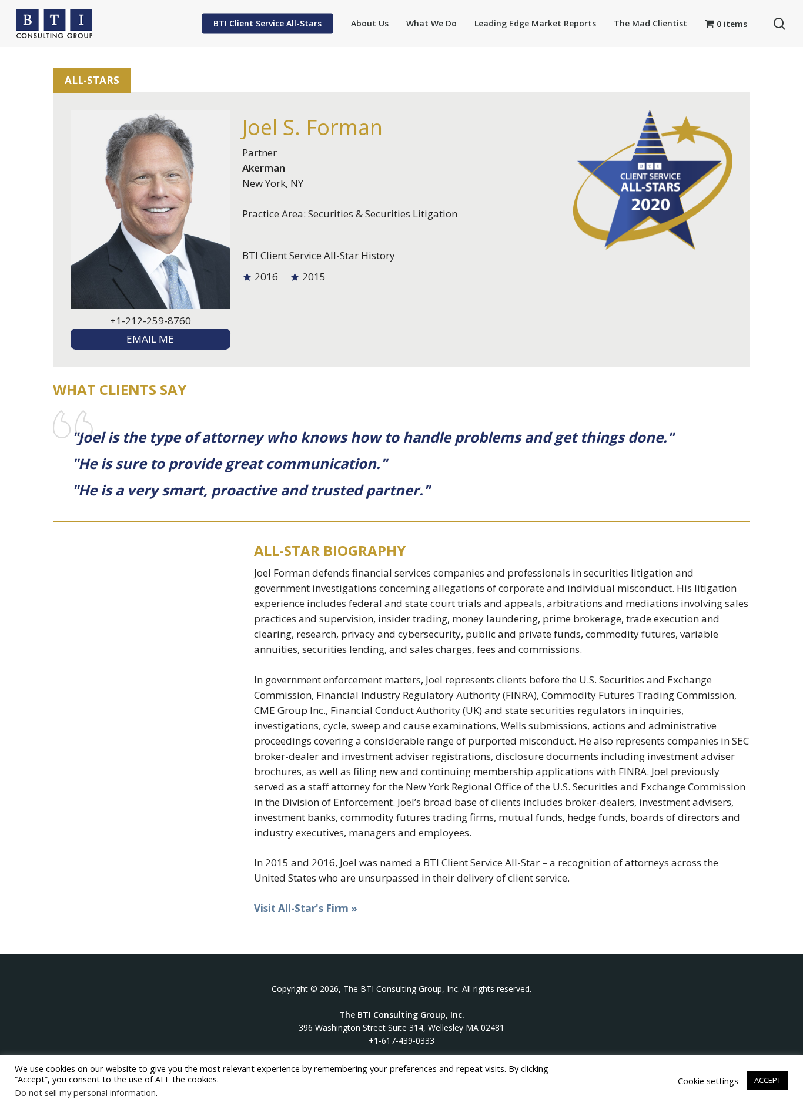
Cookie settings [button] (708, 1080)
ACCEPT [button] (767, 1080)
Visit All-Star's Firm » (305, 908)
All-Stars (92, 80)
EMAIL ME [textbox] (150, 339)
